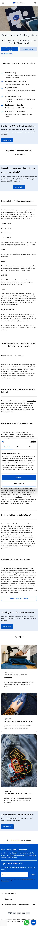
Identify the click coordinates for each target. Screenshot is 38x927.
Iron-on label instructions (19, 598)
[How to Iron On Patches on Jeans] (19, 760)
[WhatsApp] (26, 922)
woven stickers (31, 401)
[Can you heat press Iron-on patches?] (19, 657)
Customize (18, 483)
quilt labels (12, 503)
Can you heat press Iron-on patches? (15, 676)
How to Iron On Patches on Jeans (18, 793)
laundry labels (24, 503)
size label (19, 497)
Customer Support (11, 328)
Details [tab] (19, 447)
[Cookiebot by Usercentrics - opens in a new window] (28, 441)
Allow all (19, 477)
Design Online (28, 49)
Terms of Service (5, 880)
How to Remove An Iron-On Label (18, 721)
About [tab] (31, 447)
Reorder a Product (6, 53)
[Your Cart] (35, 3)
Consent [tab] (7, 447)
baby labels (17, 212)
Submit (32, 874)
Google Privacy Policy (27, 879)
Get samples (19, 187)
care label (20, 492)
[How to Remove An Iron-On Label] (19, 704)
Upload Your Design (10, 49)
